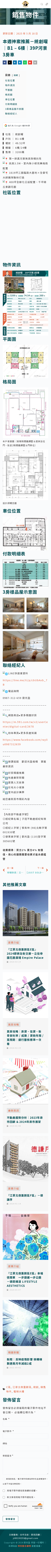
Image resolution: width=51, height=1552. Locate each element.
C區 (8, 1387)
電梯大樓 (18, 1391)
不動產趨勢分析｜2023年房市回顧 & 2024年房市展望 (25, 1120)
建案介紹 (13, 942)
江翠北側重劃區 (22, 1387)
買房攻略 (13, 1024)
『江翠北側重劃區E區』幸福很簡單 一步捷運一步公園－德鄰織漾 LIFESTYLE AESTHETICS (25, 1279)
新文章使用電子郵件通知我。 (21, 1497)
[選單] (47, 4)
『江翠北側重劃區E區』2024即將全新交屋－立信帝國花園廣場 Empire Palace (25, 953)
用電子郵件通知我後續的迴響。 (22, 1490)
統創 (36, 1387)
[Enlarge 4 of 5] (44, 618)
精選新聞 (13, 1352)
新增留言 (8, 1455)
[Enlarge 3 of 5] (21, 618)
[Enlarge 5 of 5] (44, 634)
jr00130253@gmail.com (25, 1538)
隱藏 (16, 75)
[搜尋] (42, 4)
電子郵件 (8, 1431)
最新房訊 (13, 1110)
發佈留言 (10, 1519)
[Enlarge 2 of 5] (44, 601)
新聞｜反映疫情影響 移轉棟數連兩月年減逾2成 (24, 1361)
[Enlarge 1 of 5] (21, 601)
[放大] (44, 274)
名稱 (6, 1418)
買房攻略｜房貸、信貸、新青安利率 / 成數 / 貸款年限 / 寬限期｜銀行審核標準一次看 (25, 1037)
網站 (5, 1443)
